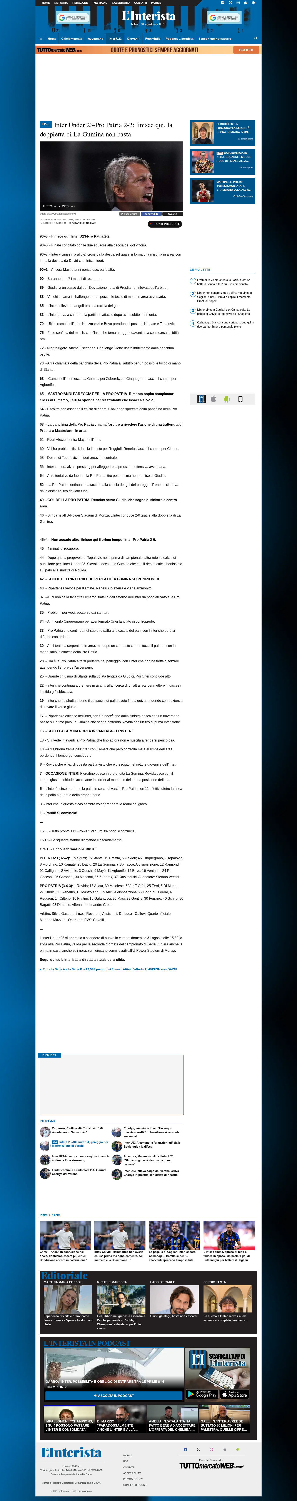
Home (46, 3)
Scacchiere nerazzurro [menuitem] (215, 38)
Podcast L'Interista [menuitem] (180, 38)
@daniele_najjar (83, 223)
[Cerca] (256, 39)
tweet (171, 214)
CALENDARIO (121, 3)
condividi (150, 214)
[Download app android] (253, 3)
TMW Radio (99, 3)
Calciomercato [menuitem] (72, 38)
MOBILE (156, 3)
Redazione (80, 3)
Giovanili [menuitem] (133, 38)
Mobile (127, 1455)
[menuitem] (41, 39)
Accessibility (132, 1473)
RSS (125, 1461)
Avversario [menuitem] (95, 38)
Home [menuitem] (52, 38)
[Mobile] (240, 398)
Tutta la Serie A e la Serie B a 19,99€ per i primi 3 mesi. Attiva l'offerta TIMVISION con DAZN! (110, 969)
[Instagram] (238, 3)
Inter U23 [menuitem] (115, 38)
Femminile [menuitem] (152, 38)
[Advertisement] (222, 576)
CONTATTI (140, 3)
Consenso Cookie (135, 1485)
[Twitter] (230, 3)
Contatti (129, 1467)
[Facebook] (222, 3)
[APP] (202, 398)
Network (61, 3)
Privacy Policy (133, 1479)
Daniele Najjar (53, 223)
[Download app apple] (245, 3)
